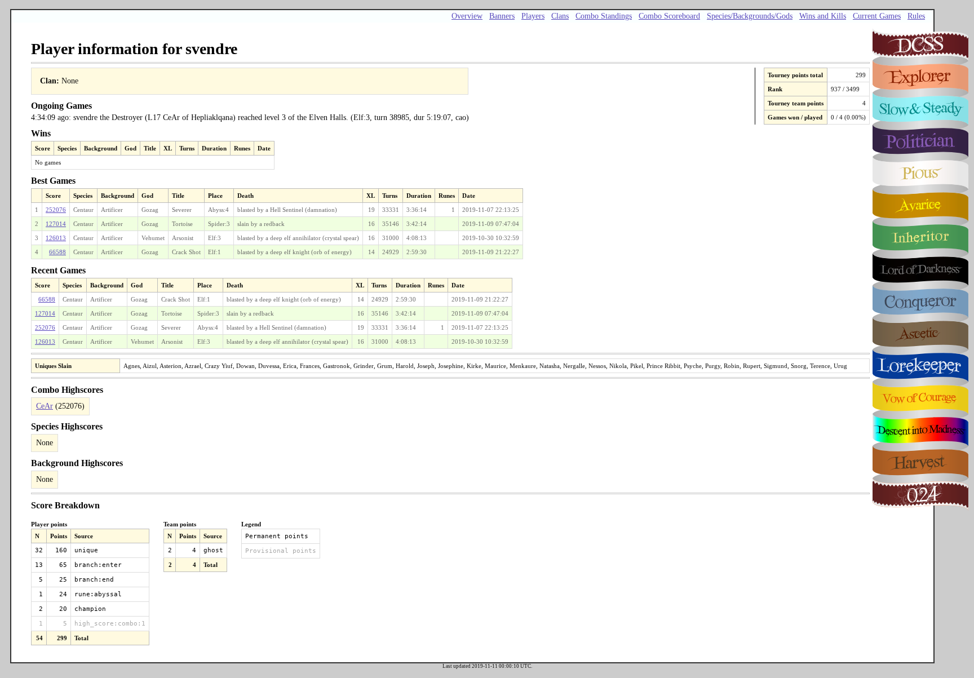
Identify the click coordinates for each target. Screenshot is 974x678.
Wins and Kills (822, 16)
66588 (57, 252)
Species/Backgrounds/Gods (750, 16)
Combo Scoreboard (669, 16)
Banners (502, 16)
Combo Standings (603, 16)
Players (532, 16)
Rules (916, 16)
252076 (56, 209)
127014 (56, 223)
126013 (56, 237)
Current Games (877, 16)
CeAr (44, 406)
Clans (560, 16)
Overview (466, 16)
